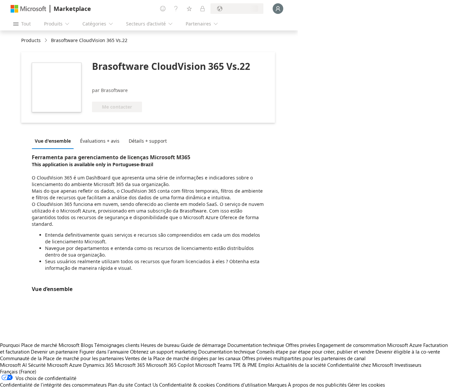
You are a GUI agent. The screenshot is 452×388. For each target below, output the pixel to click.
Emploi (266, 365)
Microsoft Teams (213, 365)
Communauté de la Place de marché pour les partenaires (62, 358)
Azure (75, 365)
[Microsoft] (28, 9)
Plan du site (120, 384)
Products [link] (31, 40)
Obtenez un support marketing (163, 351)
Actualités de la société (300, 365)
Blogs (87, 345)
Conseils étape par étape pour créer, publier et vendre (315, 351)
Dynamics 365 (98, 365)
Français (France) (18, 371)
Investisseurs (407, 365)
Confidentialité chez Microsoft (360, 365)
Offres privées (301, 345)
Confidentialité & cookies (187, 384)
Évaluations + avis (99, 141)
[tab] (54, 140)
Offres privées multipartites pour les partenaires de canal (304, 358)
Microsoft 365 (130, 365)
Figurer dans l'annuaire (104, 351)
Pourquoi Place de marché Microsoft (39, 345)
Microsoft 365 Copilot (170, 365)
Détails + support (148, 141)
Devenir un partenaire (54, 351)
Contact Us (146, 384)
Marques (277, 384)
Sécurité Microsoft (48, 365)
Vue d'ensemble (53, 141)
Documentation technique (255, 345)
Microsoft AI (13, 365)
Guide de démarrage (203, 345)
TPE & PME (245, 365)
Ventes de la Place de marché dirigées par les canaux (183, 358)
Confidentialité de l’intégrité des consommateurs (53, 384)
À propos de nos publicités (317, 384)
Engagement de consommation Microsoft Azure (370, 345)
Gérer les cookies (366, 384)
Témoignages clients (116, 345)
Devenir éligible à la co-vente (408, 351)
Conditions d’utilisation (241, 384)
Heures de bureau (160, 345)
